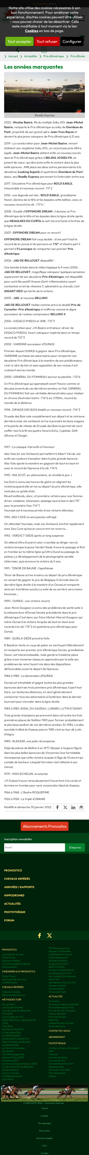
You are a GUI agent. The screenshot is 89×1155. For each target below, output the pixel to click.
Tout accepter (19, 41)
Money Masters (10, 1069)
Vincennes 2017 (10, 1060)
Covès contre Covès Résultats (17, 1066)
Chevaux (53, 1054)
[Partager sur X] (65, 807)
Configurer (72, 41)
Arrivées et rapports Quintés (64, 1004)
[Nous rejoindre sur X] (49, 935)
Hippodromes (14, 895)
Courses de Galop (58, 1057)
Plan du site (44, 1130)
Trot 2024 (7, 1026)
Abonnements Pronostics (44, 826)
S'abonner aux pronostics (18, 971)
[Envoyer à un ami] (81, 807)
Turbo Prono (9, 957)
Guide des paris (57, 1026)
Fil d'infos (54, 1001)
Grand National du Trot (61, 1007)
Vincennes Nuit (56, 988)
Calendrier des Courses (61, 1023)
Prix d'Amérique (53, 56)
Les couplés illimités (12, 1007)
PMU (51, 1051)
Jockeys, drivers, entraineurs (64, 1048)
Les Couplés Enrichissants (62, 976)
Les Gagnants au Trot (60, 973)
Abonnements (9, 966)
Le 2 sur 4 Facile (10, 1072)
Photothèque (14, 912)
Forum (9, 920)
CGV (44, 1145)
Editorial (53, 1019)
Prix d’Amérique (57, 1072)
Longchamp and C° (59, 963)
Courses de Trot (57, 1060)
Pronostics (13, 870)
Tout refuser (47, 41)
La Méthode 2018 (11, 1035)
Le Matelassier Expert (60, 954)
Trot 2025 (7, 1013)
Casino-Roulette (57, 1013)
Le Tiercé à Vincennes (13, 1048)
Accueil (13, 56)
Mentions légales (44, 1138)
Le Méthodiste (9, 982)
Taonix (44, 1108)
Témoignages (44, 1123)
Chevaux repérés (17, 878)
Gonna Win (8, 1051)
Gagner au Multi (57, 985)
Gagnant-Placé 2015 (13, 1057)
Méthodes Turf (12, 999)
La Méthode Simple (12, 1076)
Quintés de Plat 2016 (13, 1029)
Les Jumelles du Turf (12, 1016)
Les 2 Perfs (7, 1079)
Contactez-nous (59, 1030)
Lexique (44, 1115)
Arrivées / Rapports (19, 887)
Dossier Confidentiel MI (61, 969)
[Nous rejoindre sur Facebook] (39, 935)
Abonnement (57, 1036)
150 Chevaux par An (59, 948)
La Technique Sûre (11, 1032)
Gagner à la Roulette (60, 951)
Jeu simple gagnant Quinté (16, 963)
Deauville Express (58, 957)
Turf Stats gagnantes (13, 1054)
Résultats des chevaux (13, 994)
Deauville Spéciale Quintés (16, 1041)
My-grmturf (8, 1004)
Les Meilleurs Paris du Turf (62, 982)
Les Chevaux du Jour (13, 954)
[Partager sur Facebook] (58, 807)
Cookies (31, 31)
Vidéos (52, 1076)
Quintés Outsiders (58, 960)
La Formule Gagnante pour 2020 (19, 1063)
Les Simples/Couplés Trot (15, 1038)
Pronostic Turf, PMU (59, 1069)
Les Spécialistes (10, 1044)
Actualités (30, 56)
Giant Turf (54, 979)
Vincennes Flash (57, 991)
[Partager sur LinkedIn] (74, 807)
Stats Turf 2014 (57, 966)
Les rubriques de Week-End (16, 1010)
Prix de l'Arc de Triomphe (62, 1010)
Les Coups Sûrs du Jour (14, 979)
